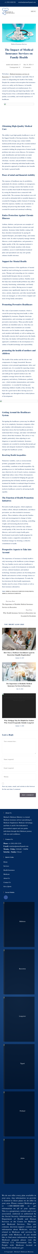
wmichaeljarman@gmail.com (27, 2)
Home (5, 862)
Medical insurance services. (11, 593)
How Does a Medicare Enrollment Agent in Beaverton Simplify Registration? (19, 653)
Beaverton (22, 969)
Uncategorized (14, 67)
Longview (22, 1016)
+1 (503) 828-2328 (15, 843)
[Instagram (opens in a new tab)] (20, 4)
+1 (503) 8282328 (10, 2)
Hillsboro (22, 921)
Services (6, 866)
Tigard (22, 1063)
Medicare (6, 874)
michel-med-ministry (12, 65)
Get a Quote (7, 886)
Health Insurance (9, 870)
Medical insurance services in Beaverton (20, 591)
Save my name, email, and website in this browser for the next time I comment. (18, 787)
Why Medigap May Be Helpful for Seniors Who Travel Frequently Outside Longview (19, 721)
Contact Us (7, 882)
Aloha (22, 1158)
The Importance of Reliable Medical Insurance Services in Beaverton (19, 684)
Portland (22, 1111)
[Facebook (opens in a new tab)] (18, 4)
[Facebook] (6, 897)
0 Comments (27, 67)
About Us (6, 878)
